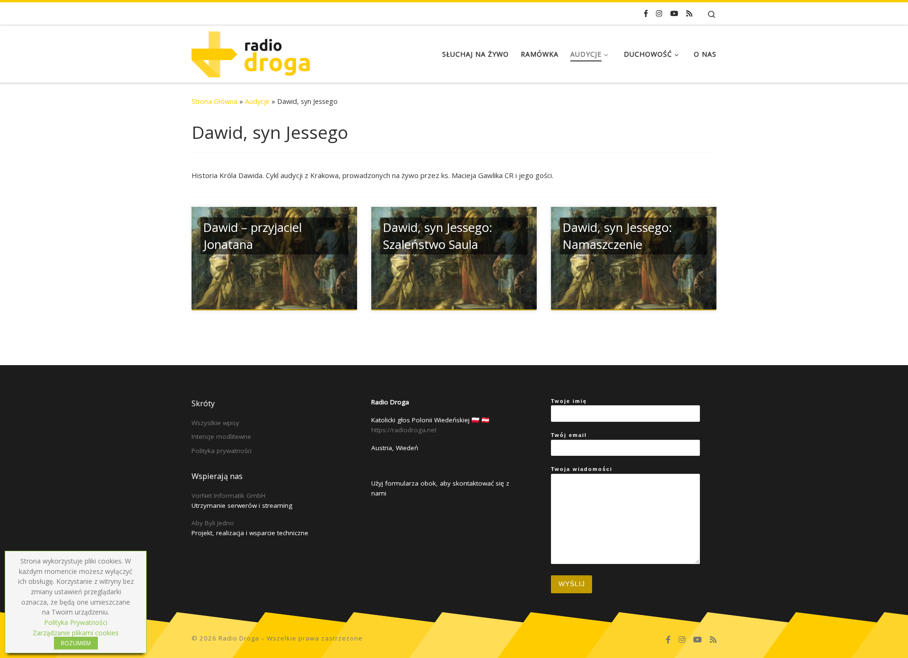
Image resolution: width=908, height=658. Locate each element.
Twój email (569, 435)
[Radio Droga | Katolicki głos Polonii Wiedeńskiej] (251, 52)
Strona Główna (214, 101)
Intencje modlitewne (221, 436)
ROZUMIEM (76, 643)
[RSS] (689, 13)
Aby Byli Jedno (213, 523)
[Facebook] (646, 13)
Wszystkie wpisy (215, 423)
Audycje (257, 101)
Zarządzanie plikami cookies (76, 632)
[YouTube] (674, 13)
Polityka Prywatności (75, 622)
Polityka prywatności (222, 450)
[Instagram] (659, 13)
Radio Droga (238, 638)
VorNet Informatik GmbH (228, 495)
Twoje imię (569, 401)
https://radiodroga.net (404, 430)
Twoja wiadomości (581, 469)
